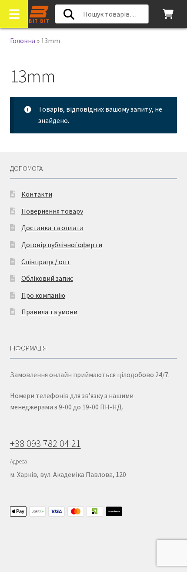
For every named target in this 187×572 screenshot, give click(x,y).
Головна (22, 40)
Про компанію (43, 295)
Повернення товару (52, 211)
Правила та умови (49, 311)
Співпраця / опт (45, 261)
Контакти (36, 194)
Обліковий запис (47, 278)
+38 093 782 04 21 (45, 443)
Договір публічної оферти (61, 244)
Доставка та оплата (52, 227)
